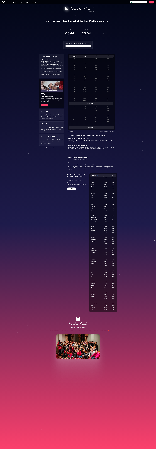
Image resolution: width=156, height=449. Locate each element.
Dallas (92, 195)
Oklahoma (93, 285)
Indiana (92, 265)
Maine (92, 272)
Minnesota (93, 230)
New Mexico (93, 300)
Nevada (92, 270)
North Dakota (93, 283)
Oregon (92, 248)
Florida (92, 224)
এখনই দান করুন (44, 105)
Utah (92, 292)
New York (93, 199)
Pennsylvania (93, 217)
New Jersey (93, 202)
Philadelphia (93, 188)
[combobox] (78, 46)
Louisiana (93, 309)
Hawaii (92, 274)
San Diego (93, 193)
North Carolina (94, 221)
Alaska (92, 276)
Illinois (92, 204)
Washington (93, 290)
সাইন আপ (151, 2)
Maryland (93, 213)
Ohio (92, 228)
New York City (94, 177)
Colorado (93, 294)
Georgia (92, 226)
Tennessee (93, 279)
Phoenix (92, 186)
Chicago (92, 182)
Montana (93, 287)
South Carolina (94, 303)
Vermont (93, 241)
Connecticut (93, 261)
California (93, 206)
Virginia (92, 215)
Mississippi (93, 257)
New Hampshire (94, 250)
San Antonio (93, 191)
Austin (92, 197)
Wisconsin (93, 237)
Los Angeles (93, 180)
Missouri (92, 268)
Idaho (92, 305)
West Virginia (93, 239)
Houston (92, 184)
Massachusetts (94, 219)
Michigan (92, 210)
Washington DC (94, 235)
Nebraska (93, 252)
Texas (92, 208)
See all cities (71, 188)
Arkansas (93, 263)
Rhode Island (93, 246)
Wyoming (93, 307)
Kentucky (93, 281)
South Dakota (94, 243)
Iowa (92, 298)
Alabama (92, 296)
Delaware (93, 259)
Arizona (92, 232)
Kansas (92, 254)
